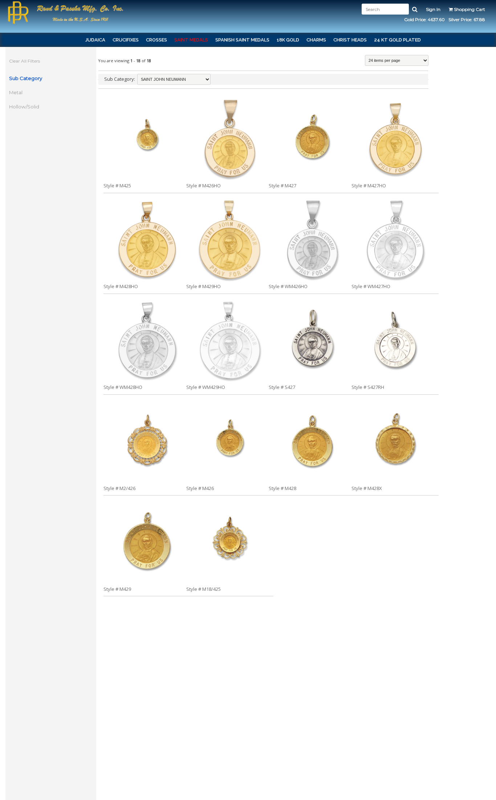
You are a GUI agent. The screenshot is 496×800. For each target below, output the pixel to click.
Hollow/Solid (24, 107)
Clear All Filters (24, 61)
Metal (16, 92)
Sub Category (25, 78)
